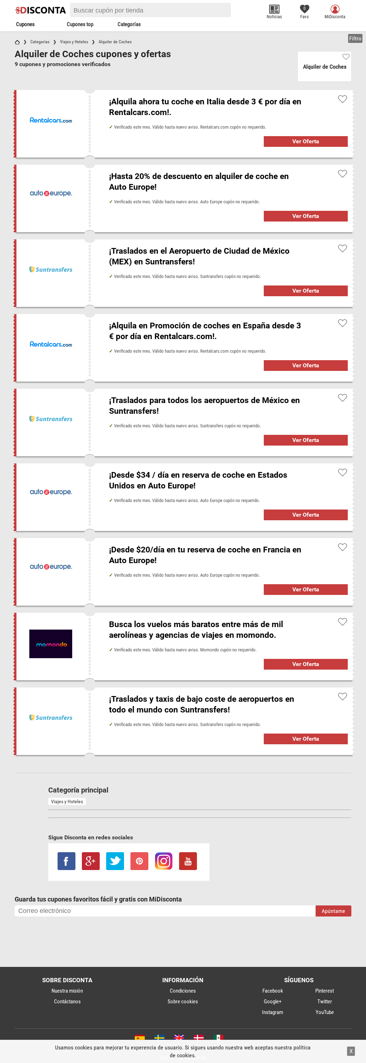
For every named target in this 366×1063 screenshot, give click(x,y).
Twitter (324, 1001)
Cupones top (80, 24)
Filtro (355, 38)
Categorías (129, 24)
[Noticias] (274, 9)
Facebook (272, 991)
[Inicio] (17, 41)
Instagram (272, 1012)
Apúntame (333, 911)
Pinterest (324, 991)
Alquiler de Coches (324, 66)
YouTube (325, 1012)
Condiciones (183, 991)
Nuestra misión (67, 991)
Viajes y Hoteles (67, 801)
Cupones (25, 24)
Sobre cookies (183, 1001)
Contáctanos (67, 1001)
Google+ (272, 1001)
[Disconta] (41, 10)
